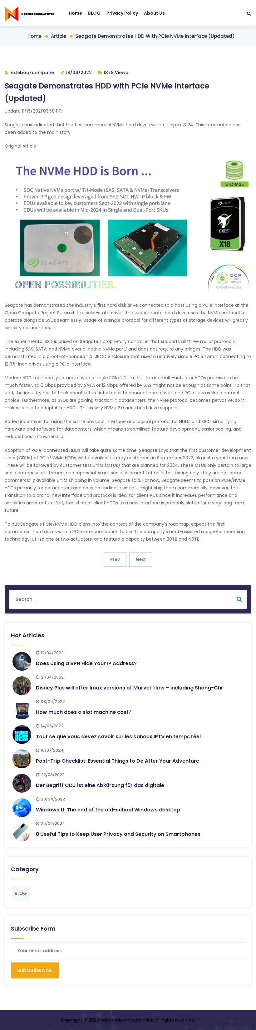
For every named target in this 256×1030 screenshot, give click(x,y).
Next (141, 559)
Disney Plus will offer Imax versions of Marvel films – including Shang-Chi (129, 687)
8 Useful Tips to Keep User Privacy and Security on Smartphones (118, 834)
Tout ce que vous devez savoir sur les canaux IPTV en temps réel (118, 736)
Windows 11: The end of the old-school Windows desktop (108, 809)
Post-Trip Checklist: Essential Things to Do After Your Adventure (117, 761)
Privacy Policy (122, 13)
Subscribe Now (34, 970)
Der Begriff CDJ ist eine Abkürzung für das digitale (100, 785)
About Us (154, 13)
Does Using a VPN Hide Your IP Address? (86, 663)
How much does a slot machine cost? (83, 712)
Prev (115, 559)
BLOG (94, 13)
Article (58, 36)
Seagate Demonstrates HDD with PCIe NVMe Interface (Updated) (155, 36)
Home (75, 13)
